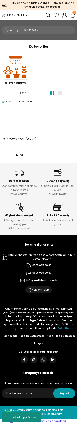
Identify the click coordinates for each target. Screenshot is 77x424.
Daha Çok (63, 328)
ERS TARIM (32, 30)
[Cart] (72, 15)
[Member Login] (64, 15)
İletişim (38, 343)
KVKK (50, 336)
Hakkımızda (10, 336)
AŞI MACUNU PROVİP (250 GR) (19, 138)
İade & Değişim (65, 336)
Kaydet (64, 393)
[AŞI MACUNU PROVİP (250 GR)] (19, 117)
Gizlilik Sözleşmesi (32, 336)
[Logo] (15, 15)
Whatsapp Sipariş (24, 417)
